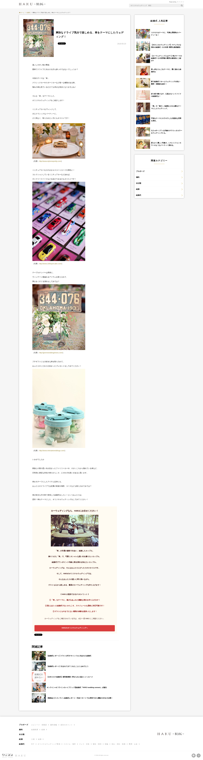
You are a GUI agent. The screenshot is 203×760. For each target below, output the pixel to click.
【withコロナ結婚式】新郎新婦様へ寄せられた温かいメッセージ (70, 677)
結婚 (137, 189)
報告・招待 (97, 744)
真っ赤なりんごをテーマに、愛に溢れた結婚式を (166, 70)
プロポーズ (140, 171)
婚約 (137, 177)
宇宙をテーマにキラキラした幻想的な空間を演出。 (166, 119)
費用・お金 (133, 744)
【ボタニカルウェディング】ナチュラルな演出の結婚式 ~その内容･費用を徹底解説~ (166, 46)
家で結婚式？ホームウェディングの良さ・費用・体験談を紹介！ (166, 83)
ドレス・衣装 (84, 744)
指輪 (106, 744)
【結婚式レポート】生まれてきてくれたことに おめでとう (67, 666)
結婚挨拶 (34, 729)
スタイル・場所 (70, 744)
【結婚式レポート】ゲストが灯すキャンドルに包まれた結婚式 (69, 656)
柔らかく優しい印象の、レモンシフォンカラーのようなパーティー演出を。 (166, 144)
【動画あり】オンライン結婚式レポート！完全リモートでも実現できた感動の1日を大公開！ (80, 698)
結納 (43, 729)
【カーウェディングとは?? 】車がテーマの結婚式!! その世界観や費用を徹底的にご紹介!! (166, 58)
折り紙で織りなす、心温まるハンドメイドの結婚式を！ (166, 95)
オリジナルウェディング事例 (49, 744)
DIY (32, 744)
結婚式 (138, 195)
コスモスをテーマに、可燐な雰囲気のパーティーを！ (166, 34)
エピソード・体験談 (39, 725)
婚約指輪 (53, 725)
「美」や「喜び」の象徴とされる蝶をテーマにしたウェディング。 (166, 107)
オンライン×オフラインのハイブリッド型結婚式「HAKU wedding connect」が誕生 (77, 687)
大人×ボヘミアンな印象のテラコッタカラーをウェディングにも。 (166, 132)
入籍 (33, 739)
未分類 (138, 183)
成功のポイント (66, 725)
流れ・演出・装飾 (119, 744)
